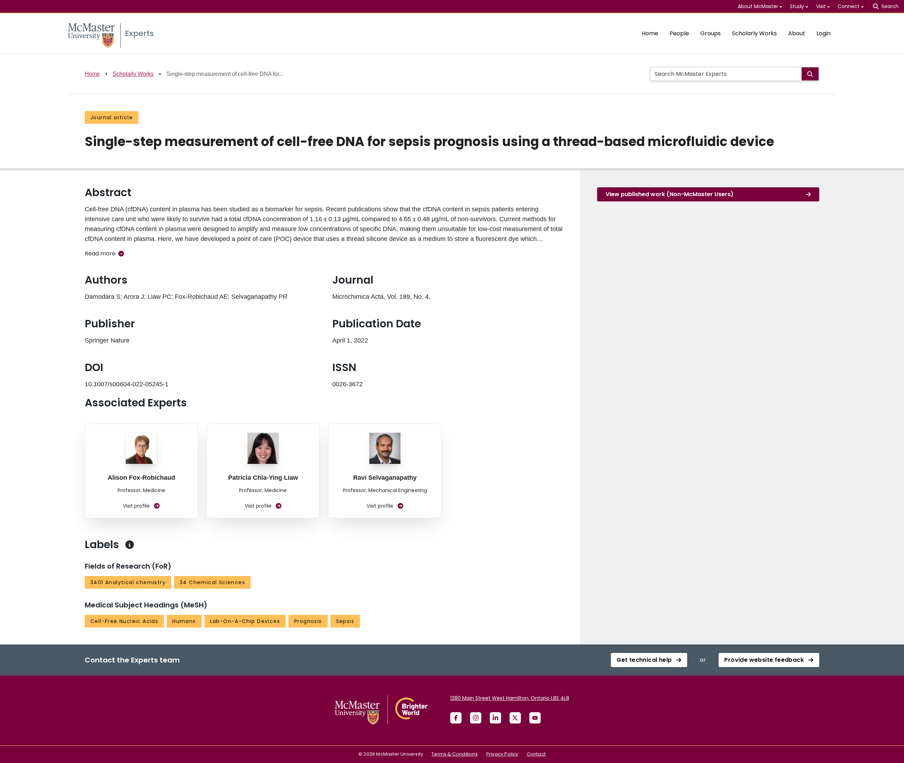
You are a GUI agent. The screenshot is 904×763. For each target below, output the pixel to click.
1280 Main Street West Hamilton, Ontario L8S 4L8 (509, 698)
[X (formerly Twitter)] (515, 717)
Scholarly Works (754, 33)
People (679, 33)
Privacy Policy (502, 754)
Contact (536, 754)
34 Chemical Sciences (212, 582)
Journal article (111, 117)
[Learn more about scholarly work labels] (129, 544)
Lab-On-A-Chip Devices (245, 621)
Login (823, 33)
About (796, 33)
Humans (184, 621)
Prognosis (308, 621)
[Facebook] (456, 717)
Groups (710, 33)
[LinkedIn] (495, 717)
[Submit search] (810, 73)
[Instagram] (475, 717)
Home (650, 33)
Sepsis (345, 621)
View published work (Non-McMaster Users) (669, 194)
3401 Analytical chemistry (128, 582)
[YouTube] (535, 717)
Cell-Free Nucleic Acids (124, 621)
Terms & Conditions (455, 754)
